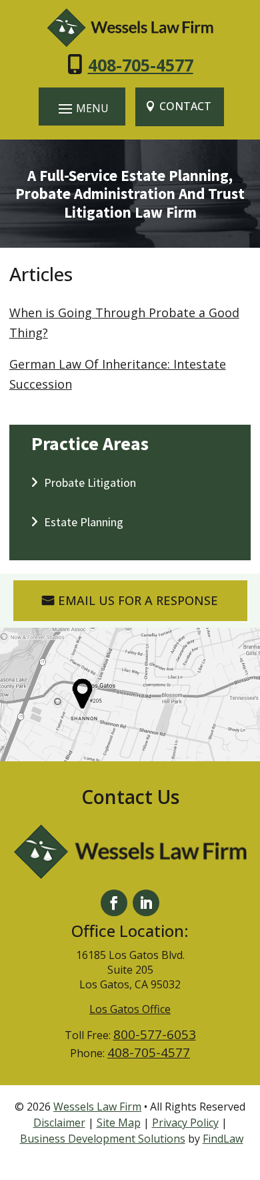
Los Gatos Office (130, 1009)
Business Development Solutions (102, 1138)
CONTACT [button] (185, 106)
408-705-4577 (140, 64)
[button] (82, 108)
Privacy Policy (185, 1122)
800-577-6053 (154, 1034)
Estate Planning (83, 522)
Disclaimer (59, 1122)
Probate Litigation (90, 482)
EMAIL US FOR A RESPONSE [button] (138, 600)
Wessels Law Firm (97, 1106)
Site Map (119, 1122)
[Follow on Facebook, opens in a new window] (114, 903)
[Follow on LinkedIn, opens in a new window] (146, 903)
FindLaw (223, 1138)
